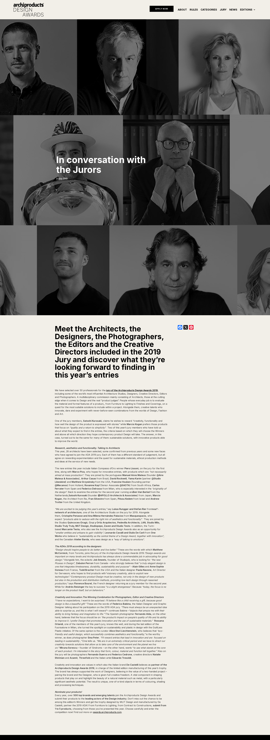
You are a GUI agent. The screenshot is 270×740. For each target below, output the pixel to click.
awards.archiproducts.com (107, 712)
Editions (246, 9)
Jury (223, 9)
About (182, 9)
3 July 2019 (62, 179)
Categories (209, 9)
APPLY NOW (161, 9)
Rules (194, 9)
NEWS (233, 9)
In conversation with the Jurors (101, 165)
